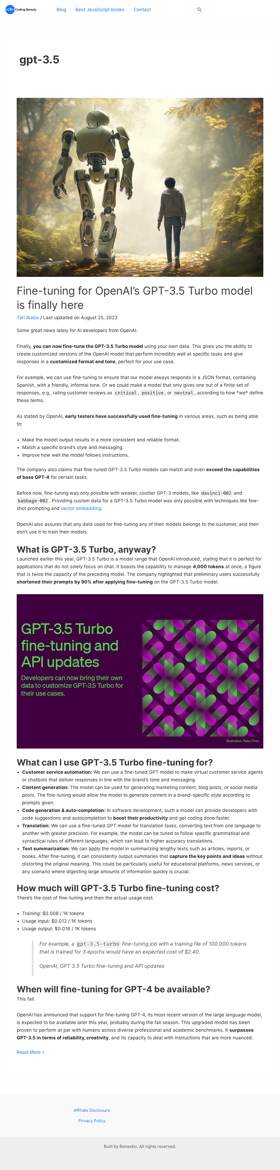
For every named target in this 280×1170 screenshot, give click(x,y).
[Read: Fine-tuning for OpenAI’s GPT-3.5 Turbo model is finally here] (140, 187)
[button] (199, 9)
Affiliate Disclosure (92, 1110)
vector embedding (81, 508)
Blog (61, 9)
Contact (142, 9)
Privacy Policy (92, 1120)
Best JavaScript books (99, 9)
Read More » (31, 1051)
